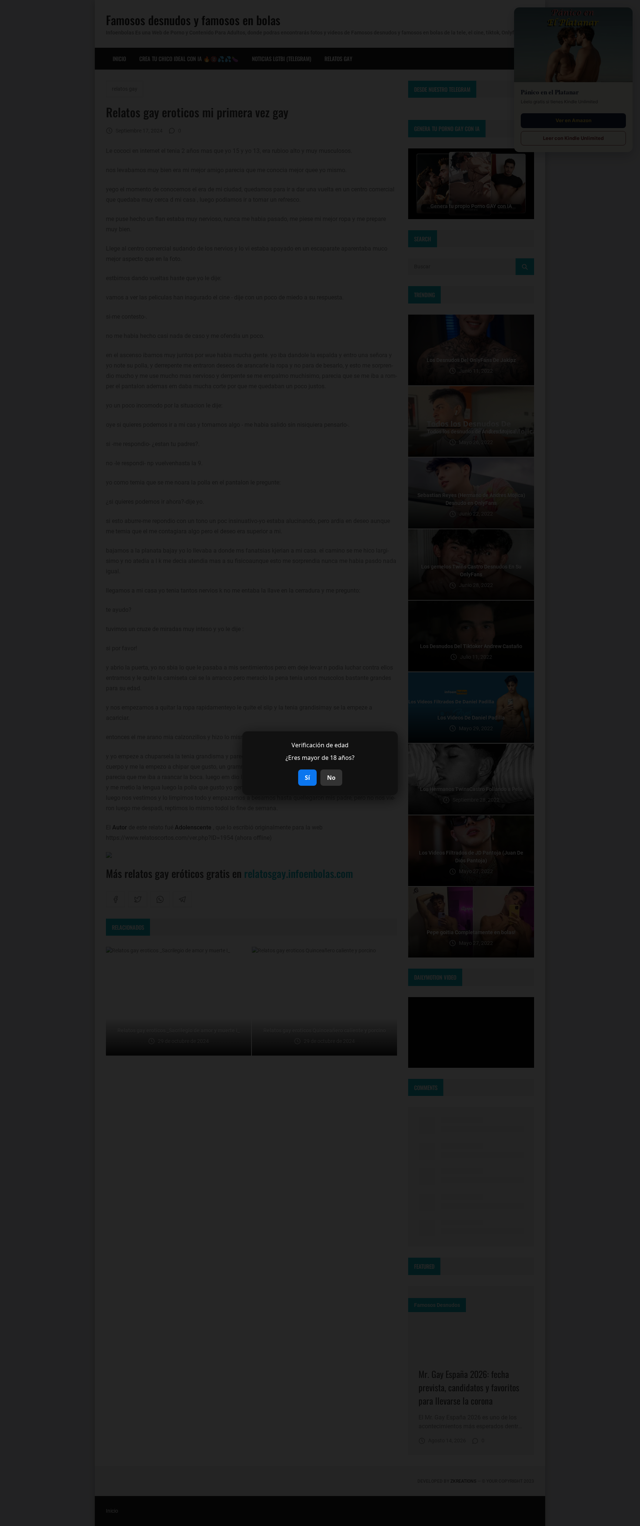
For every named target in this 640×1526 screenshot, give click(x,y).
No (331, 778)
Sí (307, 778)
